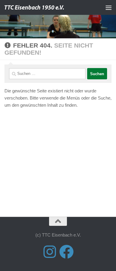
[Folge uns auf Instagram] (50, 252)
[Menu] (108, 7)
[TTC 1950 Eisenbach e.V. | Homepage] (45, 7)
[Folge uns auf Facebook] (66, 252)
